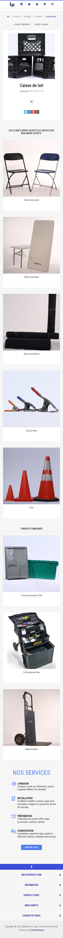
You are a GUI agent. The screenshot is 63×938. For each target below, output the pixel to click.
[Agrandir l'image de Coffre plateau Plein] (31, 640)
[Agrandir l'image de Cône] (31, 476)
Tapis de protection (32, 354)
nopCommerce (37, 930)
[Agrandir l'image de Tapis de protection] (31, 322)
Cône (31, 507)
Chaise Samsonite (31, 200)
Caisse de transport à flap (31, 595)
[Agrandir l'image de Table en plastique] (31, 245)
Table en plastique (31, 277)
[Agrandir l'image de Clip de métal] (31, 399)
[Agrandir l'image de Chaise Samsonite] (31, 168)
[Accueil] (8, 16)
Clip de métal (31, 431)
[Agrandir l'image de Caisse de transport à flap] (31, 563)
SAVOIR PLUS (31, 847)
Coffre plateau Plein (31, 672)
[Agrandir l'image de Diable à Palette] (31, 717)
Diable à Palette (31, 749)
